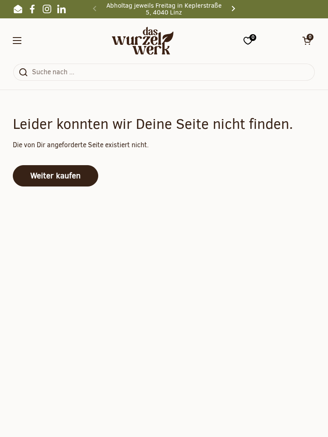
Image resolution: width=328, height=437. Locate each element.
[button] (306, 40)
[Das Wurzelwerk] (143, 41)
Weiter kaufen (55, 175)
